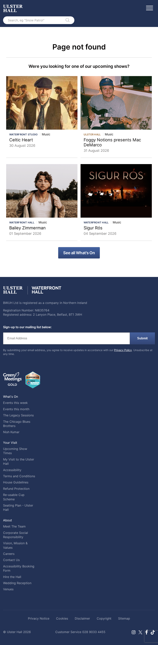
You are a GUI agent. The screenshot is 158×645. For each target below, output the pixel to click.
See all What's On (79, 252)
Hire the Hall (12, 577)
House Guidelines (15, 482)
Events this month (16, 409)
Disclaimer (82, 618)
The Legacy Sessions (18, 415)
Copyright (104, 618)
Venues (8, 589)
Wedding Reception (17, 583)
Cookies (62, 618)
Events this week (15, 403)
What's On (10, 396)
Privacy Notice (38, 618)
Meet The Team (14, 526)
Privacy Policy (123, 350)
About (7, 520)
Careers (8, 554)
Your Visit (10, 443)
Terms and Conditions (19, 476)
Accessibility (12, 470)
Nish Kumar (11, 432)
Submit (142, 338)
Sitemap (124, 618)
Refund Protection (16, 489)
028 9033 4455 (93, 632)
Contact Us (11, 560)
